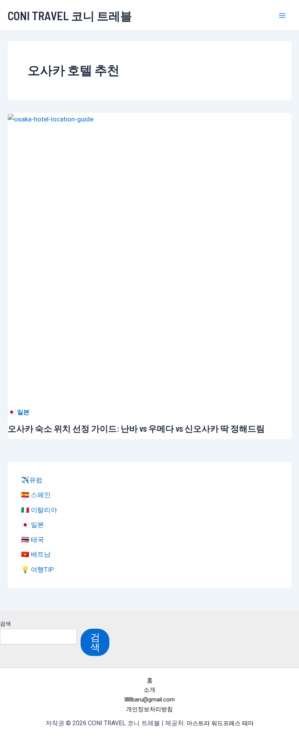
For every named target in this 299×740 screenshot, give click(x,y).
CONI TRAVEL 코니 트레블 (70, 16)
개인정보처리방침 (149, 709)
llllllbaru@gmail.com (150, 699)
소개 (149, 689)
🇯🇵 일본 (19, 412)
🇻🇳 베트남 (36, 554)
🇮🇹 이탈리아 (39, 510)
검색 (5, 623)
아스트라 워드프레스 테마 (220, 723)
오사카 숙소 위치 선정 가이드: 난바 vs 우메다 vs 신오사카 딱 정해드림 (136, 428)
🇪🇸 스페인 (36, 495)
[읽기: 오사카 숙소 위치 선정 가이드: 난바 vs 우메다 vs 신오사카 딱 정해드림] (50, 118)
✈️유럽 (31, 480)
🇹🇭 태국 (32, 539)
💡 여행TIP (37, 569)
